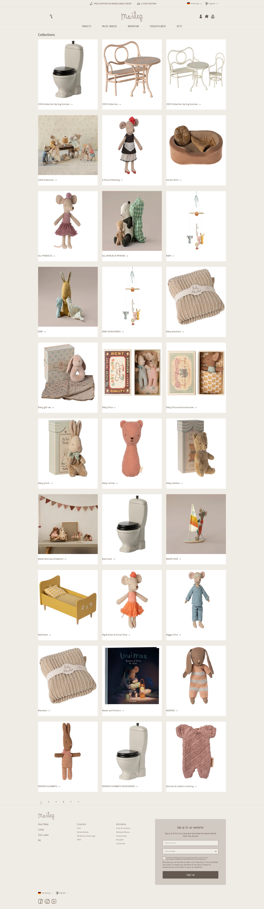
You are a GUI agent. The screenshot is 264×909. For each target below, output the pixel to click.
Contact (41, 829)
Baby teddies (173, 483)
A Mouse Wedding (111, 180)
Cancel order (120, 843)
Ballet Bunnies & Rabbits (50, 559)
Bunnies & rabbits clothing (180, 786)
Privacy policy (199, 862)
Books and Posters (111, 710)
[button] (51, 16)
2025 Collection (110, 104)
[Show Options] (215, 851)
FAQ (39, 840)
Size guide (119, 840)
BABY (168, 256)
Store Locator (43, 835)
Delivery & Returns (123, 832)
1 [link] (41, 802)
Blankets (42, 710)
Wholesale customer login (86, 836)
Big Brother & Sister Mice (114, 635)
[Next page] (78, 802)
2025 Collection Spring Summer (182, 104)
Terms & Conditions (123, 828)
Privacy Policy (121, 836)
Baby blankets (173, 331)
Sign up (190, 874)
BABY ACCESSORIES (111, 331)
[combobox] (189, 851)
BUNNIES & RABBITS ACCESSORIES (118, 786)
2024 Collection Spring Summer (54, 104)
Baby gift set (44, 407)
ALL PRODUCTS (45, 256)
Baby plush (44, 483)
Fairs (79, 828)
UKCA (79, 840)
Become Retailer (83, 832)
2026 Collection (46, 180)
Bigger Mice (172, 635)
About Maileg (43, 824)
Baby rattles (108, 483)
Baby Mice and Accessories (180, 407)
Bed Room (43, 635)
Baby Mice (107, 407)
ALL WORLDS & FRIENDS (113, 256)
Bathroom (107, 559)
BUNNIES (170, 710)
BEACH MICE (172, 559)
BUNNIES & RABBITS (47, 786)
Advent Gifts (172, 180)
